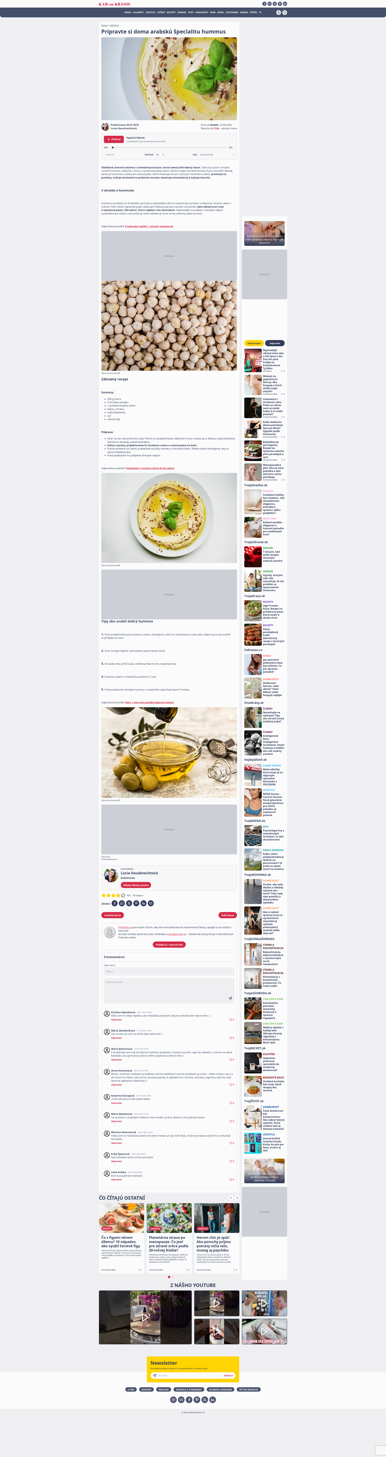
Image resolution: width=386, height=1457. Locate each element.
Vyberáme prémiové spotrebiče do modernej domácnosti (271, 1064)
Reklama (164, 1389)
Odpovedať (116, 1019)
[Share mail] (151, 903)
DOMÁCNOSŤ (271, 880)
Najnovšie (275, 343)
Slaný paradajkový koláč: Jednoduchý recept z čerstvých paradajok (273, 637)
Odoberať (228, 1375)
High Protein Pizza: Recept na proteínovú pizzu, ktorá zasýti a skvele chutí (273, 611)
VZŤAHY (161, 12)
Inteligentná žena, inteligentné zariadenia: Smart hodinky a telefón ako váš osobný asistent (274, 744)
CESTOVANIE (232, 12)
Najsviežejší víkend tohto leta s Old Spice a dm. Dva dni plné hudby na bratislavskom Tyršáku (273, 359)
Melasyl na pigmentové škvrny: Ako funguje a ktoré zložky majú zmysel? (272, 384)
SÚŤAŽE (253, 12)
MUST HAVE (270, 518)
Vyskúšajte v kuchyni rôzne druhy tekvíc (150, 468)
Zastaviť (110, 154)
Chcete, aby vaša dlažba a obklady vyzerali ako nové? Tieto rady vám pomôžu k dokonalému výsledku (273, 893)
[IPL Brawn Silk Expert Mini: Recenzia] (264, 1331)
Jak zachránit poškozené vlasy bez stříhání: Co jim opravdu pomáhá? (273, 665)
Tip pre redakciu (248, 1389)
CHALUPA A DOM (273, 999)
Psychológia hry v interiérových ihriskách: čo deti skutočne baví (273, 835)
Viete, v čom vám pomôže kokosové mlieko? (149, 702)
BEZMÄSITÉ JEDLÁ (273, 1077)
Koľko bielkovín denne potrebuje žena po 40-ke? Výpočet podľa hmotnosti (273, 428)
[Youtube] (269, 4)
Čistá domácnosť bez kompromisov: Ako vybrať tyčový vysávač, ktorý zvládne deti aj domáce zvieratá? (274, 1119)
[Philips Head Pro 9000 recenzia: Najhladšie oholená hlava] (264, 1303)
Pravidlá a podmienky (189, 1389)
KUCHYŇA (269, 1054)
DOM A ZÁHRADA (273, 850)
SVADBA (244, 12)
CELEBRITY (138, 12)
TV (260, 12)
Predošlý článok (112, 915)
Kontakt (146, 1389)
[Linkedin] (285, 4)
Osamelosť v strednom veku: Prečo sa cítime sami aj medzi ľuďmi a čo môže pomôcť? (273, 407)
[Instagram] (275, 4)
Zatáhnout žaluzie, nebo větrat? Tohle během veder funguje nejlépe (272, 689)
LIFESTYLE (151, 12)
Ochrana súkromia (220, 1389)
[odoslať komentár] (230, 998)
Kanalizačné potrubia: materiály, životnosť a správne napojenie (270, 1010)
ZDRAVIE (181, 12)
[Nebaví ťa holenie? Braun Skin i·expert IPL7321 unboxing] (217, 1331)
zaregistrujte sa (177, 934)
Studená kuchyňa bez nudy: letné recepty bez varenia (273, 1086)
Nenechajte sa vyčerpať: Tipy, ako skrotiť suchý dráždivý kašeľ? (273, 717)
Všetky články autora (136, 885)
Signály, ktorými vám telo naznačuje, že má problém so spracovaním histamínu (273, 583)
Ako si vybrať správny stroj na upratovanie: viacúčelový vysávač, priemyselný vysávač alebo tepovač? (273, 923)
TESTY (191, 12)
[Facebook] (264, 4)
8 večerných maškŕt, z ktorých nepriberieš (149, 226)
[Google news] (204, 1399)
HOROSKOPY (202, 12)
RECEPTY (171, 12)
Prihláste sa (125, 927)
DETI (265, 826)
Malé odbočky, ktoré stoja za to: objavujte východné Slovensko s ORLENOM (273, 777)
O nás (131, 1389)
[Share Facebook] (115, 903)
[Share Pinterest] (136, 903)
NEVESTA (268, 491)
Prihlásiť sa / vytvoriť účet (169, 944)
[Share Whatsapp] (122, 903)
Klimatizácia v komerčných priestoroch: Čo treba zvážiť (272, 981)
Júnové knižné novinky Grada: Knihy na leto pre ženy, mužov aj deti (273, 1144)
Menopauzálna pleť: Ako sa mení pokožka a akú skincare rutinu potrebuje (273, 471)
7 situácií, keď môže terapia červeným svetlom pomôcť (272, 556)
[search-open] (284, 12)
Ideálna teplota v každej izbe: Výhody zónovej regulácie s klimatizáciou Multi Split (273, 1035)
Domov (104, 25)
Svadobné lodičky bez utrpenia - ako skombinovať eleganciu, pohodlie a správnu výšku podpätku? (274, 503)
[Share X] (129, 903)
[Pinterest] (280, 4)
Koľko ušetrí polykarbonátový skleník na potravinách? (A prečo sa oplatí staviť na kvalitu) (273, 861)
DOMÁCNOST (271, 679)
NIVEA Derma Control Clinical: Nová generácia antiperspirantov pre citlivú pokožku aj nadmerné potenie (273, 804)
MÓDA (220, 12)
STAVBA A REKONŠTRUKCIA (273, 946)
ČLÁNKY (268, 708)
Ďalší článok (227, 915)
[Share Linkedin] (144, 903)
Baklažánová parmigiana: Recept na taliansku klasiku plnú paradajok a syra (273, 449)
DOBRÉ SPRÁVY (272, 765)
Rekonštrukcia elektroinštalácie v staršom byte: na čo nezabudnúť (273, 958)
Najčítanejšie (254, 343)
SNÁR (212, 12)
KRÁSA (128, 12)
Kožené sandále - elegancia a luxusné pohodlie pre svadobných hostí (273, 528)
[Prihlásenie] (278, 12)
